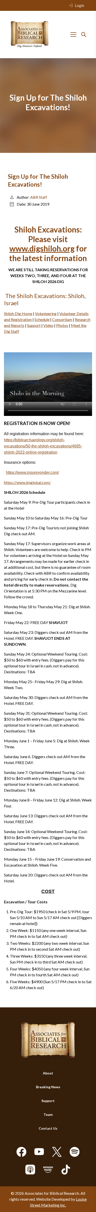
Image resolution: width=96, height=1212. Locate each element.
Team (48, 1114)
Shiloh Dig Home (18, 313)
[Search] (83, 34)
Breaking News (48, 1087)
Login (79, 5)
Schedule (41, 319)
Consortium (62, 319)
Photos (62, 325)
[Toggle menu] (73, 34)
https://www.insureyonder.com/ (32, 472)
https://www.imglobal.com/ (27, 482)
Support (34, 325)
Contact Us (48, 1128)
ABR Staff (38, 197)
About (48, 1073)
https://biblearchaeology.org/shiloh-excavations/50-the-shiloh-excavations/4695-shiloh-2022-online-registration (43, 446)
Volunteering (46, 313)
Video (48, 325)
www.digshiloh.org (42, 248)
